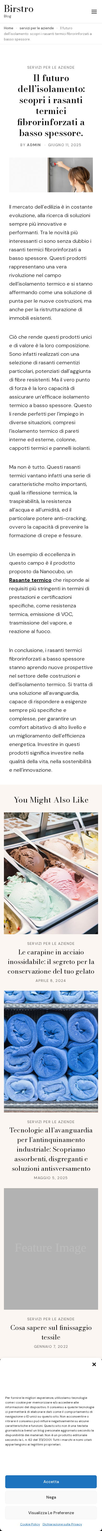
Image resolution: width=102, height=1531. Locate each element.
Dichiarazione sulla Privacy (62, 1524)
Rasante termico (30, 580)
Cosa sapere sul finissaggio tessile (51, 1332)
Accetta (51, 1481)
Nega (51, 1497)
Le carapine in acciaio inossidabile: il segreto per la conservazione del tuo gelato (51, 961)
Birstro (19, 8)
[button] (94, 1364)
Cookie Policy (30, 1524)
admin (34, 145)
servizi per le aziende (51, 67)
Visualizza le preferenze (51, 1512)
